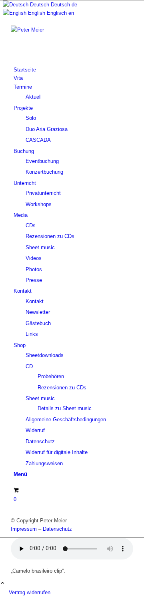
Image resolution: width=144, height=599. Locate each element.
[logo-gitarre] (71, 30)
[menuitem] (73, 69)
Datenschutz (57, 529)
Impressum (24, 529)
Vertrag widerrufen (29, 592)
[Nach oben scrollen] (2, 584)
